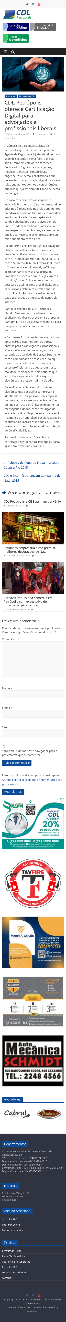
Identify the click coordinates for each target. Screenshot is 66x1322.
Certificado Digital (12, 1250)
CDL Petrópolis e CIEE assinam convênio (32, 501)
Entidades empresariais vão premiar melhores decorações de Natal (29, 550)
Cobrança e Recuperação (16, 1261)
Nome (7, 688)
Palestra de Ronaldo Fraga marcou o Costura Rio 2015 (31, 465)
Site (4, 727)
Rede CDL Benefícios (13, 1256)
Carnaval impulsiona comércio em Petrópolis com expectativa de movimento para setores (28, 601)
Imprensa (10, 96)
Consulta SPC (9, 1219)
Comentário (10, 639)
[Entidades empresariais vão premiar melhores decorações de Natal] (33, 514)
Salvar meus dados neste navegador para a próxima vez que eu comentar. (29, 753)
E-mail (7, 708)
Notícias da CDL (26, 96)
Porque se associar (12, 1230)
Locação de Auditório (14, 1272)
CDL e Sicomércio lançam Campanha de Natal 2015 (32, 478)
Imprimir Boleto (11, 1224)
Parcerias (7, 1277)
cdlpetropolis (42, 134)
